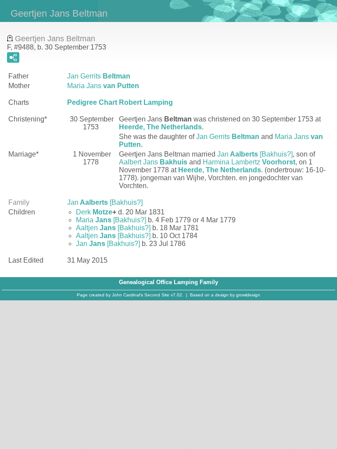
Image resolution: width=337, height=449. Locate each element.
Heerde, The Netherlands (160, 127)
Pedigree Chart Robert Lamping (120, 102)
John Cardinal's (127, 294)
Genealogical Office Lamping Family (168, 282)
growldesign (248, 294)
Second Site (156, 294)
